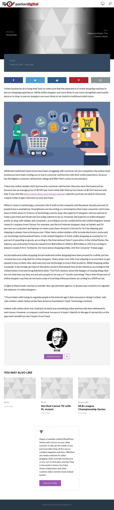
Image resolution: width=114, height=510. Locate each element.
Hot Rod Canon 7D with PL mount (56, 408)
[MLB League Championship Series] (94, 388)
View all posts (53, 356)
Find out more (50, 483)
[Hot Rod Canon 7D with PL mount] (57, 388)
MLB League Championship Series (91, 408)
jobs (86, 402)
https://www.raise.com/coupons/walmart (44, 193)
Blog (12, 60)
